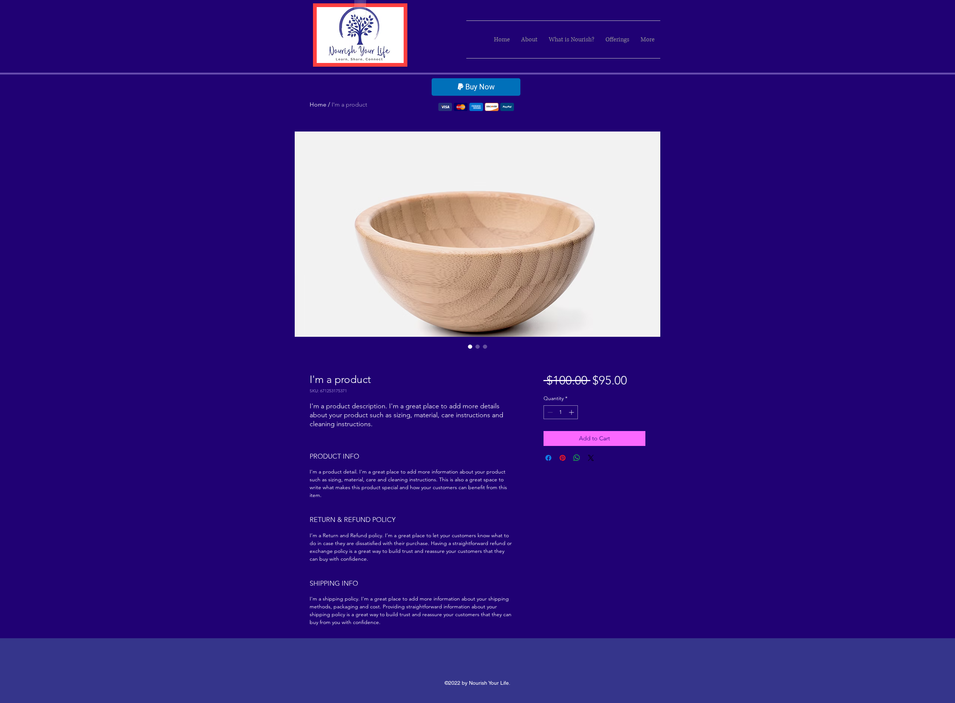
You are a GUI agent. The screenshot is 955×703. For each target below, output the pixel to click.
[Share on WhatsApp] (576, 457)
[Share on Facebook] (548, 457)
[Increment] (572, 412)
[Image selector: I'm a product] (470, 346)
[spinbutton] (560, 412)
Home (318, 104)
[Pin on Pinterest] (562, 457)
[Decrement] (549, 412)
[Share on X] (590, 457)
